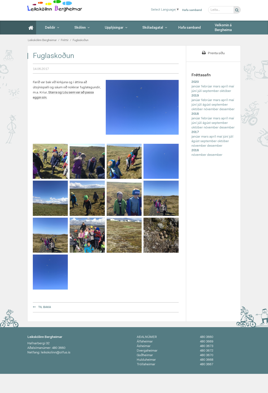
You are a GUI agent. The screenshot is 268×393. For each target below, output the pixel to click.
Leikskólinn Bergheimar (42, 40)
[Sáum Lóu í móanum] (124, 235)
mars (217, 86)
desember (227, 109)
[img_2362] (50, 235)
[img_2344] (50, 161)
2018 (195, 114)
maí (231, 86)
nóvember (211, 109)
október (225, 91)
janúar (196, 86)
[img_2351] (50, 198)
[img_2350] (160, 161)
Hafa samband (192, 10)
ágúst (207, 105)
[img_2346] (87, 161)
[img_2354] (124, 198)
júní (194, 91)
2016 (195, 150)
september (211, 91)
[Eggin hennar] (160, 235)
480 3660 (58, 348)
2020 (195, 82)
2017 (195, 132)
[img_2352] (87, 198)
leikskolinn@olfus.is (55, 352)
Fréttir (65, 40)
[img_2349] (50, 272)
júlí (200, 91)
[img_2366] (87, 235)
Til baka (44, 307)
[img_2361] (160, 198)
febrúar (207, 86)
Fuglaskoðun (80, 40)
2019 (195, 95)
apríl (225, 86)
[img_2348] (124, 161)
